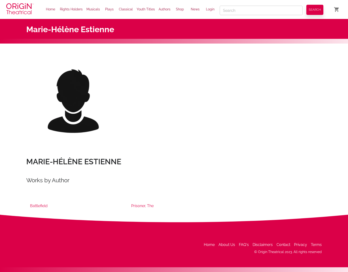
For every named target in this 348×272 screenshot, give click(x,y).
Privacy (300, 244)
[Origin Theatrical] (20, 9)
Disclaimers (263, 244)
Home (50, 9)
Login (210, 9)
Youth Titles (146, 9)
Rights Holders (71, 9)
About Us (227, 244)
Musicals (93, 9)
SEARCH (315, 9)
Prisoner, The (142, 206)
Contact (283, 244)
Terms (316, 244)
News (195, 9)
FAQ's (244, 244)
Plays (109, 9)
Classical (126, 9)
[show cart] (336, 9)
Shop (180, 9)
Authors (164, 9)
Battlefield (39, 206)
